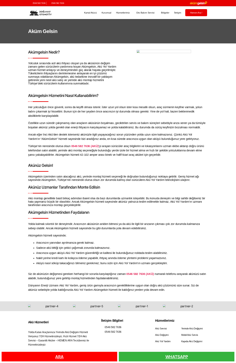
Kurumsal (106, 12)
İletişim (177, 12)
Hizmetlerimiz (123, 12)
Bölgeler (165, 12)
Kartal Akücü (90, 12)
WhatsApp (176, 356)
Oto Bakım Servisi (145, 12)
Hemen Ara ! (196, 12)
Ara (59, 356)
